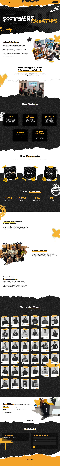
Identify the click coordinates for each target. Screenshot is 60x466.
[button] (10, 173)
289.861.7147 (6, 438)
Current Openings (30, 420)
